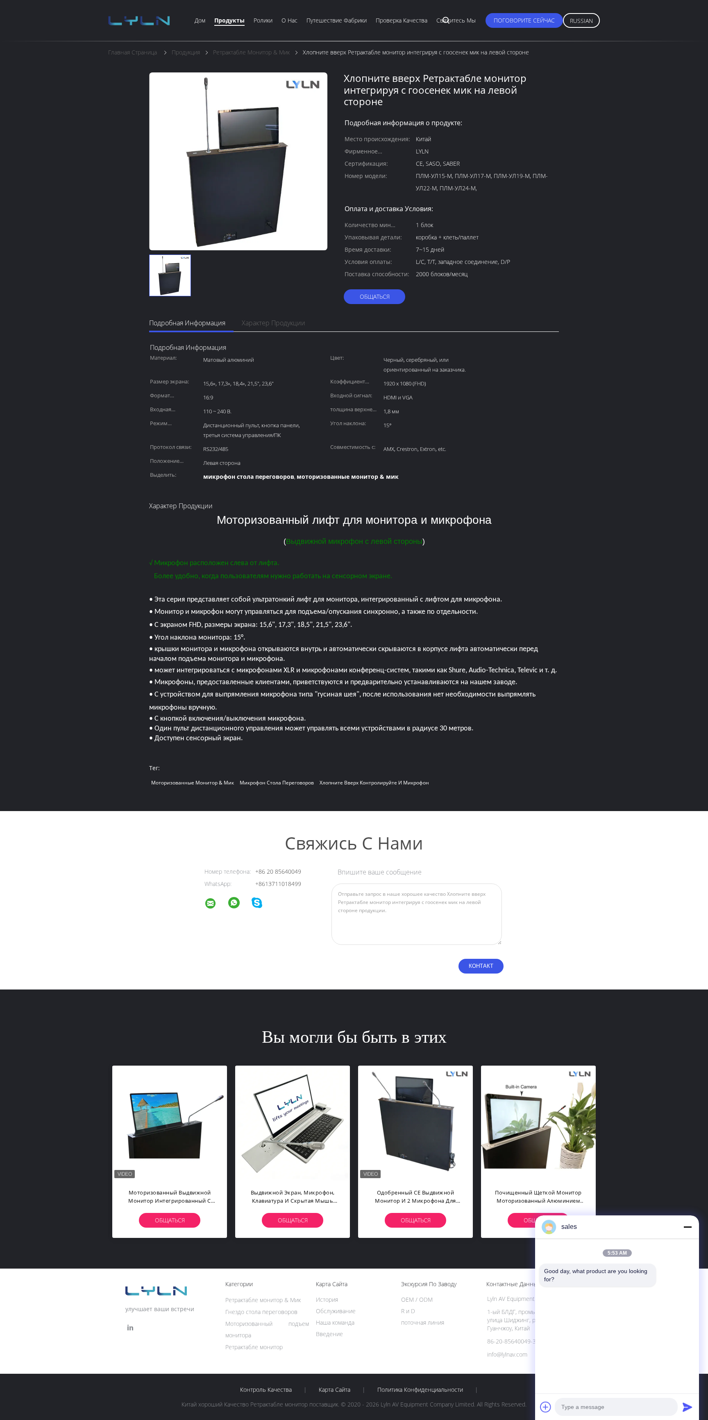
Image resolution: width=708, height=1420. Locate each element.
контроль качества (266, 1390)
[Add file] (545, 1407)
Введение (329, 1334)
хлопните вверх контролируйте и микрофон (374, 782)
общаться (375, 296)
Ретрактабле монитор (254, 1347)
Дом (200, 20)
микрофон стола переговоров (277, 782)
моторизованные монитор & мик (192, 782)
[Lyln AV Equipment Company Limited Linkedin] (130, 1328)
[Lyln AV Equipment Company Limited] (215, 904)
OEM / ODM (417, 1299)
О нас (289, 20)
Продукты (229, 20)
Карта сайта (334, 1390)
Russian (581, 21)
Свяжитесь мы (456, 20)
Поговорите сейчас (524, 20)
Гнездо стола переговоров (261, 1312)
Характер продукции (273, 322)
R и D (408, 1311)
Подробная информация (187, 322)
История (327, 1299)
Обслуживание (336, 1311)
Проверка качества (401, 20)
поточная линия (422, 1322)
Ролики (263, 20)
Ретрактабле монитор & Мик (263, 1300)
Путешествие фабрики (336, 20)
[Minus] (687, 1227)
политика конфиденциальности (420, 1390)
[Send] (687, 1407)
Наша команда (335, 1322)
